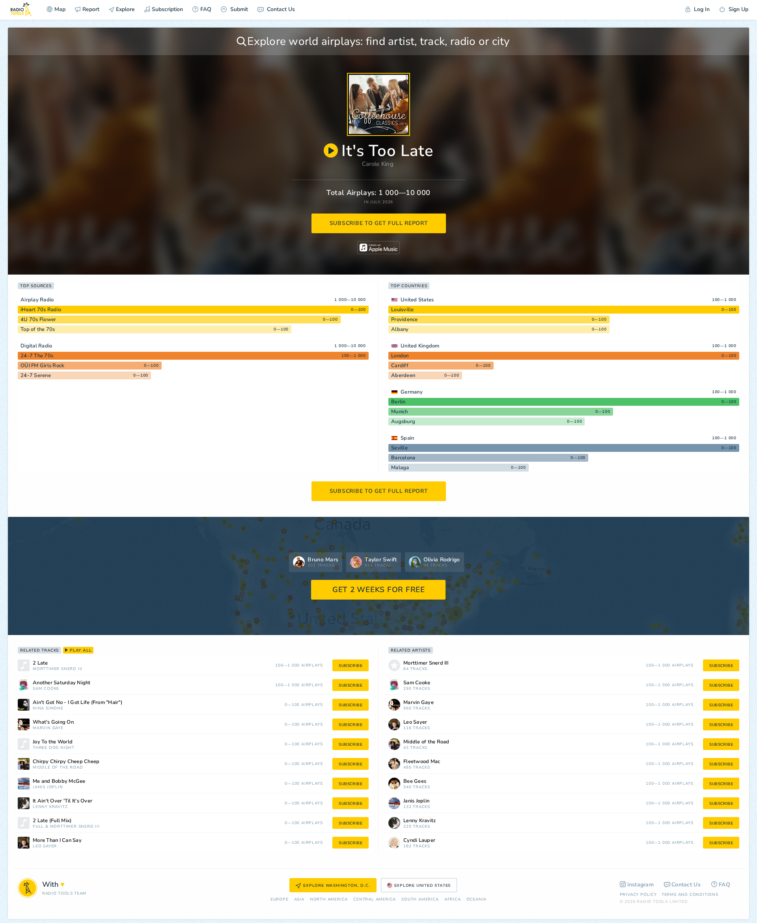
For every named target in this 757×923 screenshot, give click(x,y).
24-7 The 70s (37, 355)
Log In (701, 9)
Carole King (377, 164)
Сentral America (374, 899)
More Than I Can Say (57, 840)
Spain (407, 438)
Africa (452, 899)
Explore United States (422, 885)
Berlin (398, 401)
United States (417, 299)
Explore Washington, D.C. (336, 885)
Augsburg (403, 421)
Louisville (402, 309)
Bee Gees (414, 781)
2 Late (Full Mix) (52, 821)
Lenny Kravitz (50, 807)
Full (38, 827)
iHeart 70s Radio (41, 309)
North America (329, 899)
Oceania (476, 899)
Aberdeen (403, 375)
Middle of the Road (58, 767)
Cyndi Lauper (419, 840)
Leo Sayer (45, 846)
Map (59, 9)
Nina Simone (48, 708)
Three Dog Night (54, 748)
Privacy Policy (638, 894)
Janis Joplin (48, 787)
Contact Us (280, 9)
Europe (279, 899)
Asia (299, 899)
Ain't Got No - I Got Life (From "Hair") (77, 702)
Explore (124, 9)
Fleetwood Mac (421, 762)
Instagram (640, 884)
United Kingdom (420, 345)
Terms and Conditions (690, 894)
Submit (238, 9)
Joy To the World (53, 742)
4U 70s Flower (38, 319)
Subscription (167, 9)
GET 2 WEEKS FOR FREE (378, 590)
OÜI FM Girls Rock (42, 365)
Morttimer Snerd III (57, 669)
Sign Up (737, 9)
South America (419, 899)
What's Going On (53, 722)
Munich (399, 411)
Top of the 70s (38, 329)
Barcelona (403, 457)
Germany (412, 392)
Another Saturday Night (62, 683)
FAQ (205, 9)
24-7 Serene (36, 375)
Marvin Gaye (48, 728)
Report (90, 9)
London (400, 355)
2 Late (40, 663)
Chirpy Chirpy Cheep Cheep (66, 762)
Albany (400, 329)
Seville (399, 447)
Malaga (400, 467)
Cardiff (399, 365)
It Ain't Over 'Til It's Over (62, 801)
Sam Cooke (46, 689)
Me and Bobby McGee (59, 781)
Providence (404, 319)
